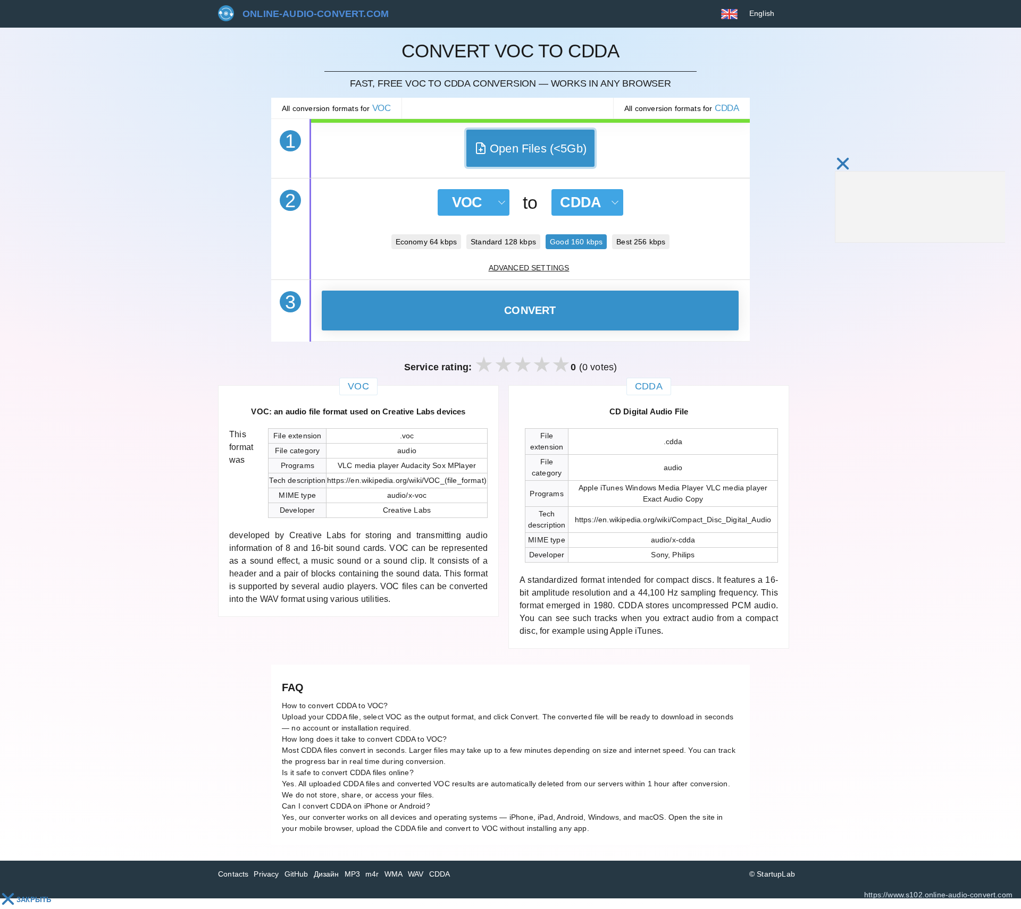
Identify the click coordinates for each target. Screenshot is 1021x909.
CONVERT (530, 310)
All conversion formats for (336, 108)
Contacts (233, 874)
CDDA (439, 874)
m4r (372, 874)
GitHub (296, 874)
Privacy (266, 874)
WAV (416, 874)
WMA (393, 874)
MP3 (353, 874)
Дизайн (326, 874)
